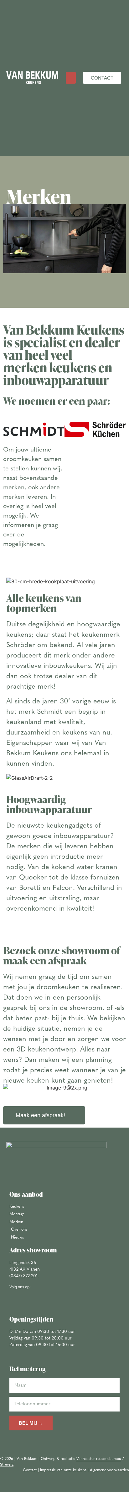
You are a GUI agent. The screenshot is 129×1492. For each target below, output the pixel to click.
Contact (30, 1470)
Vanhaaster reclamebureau (98, 1459)
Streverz (6, 1465)
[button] (71, 78)
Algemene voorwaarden (109, 1470)
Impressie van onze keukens (63, 1470)
